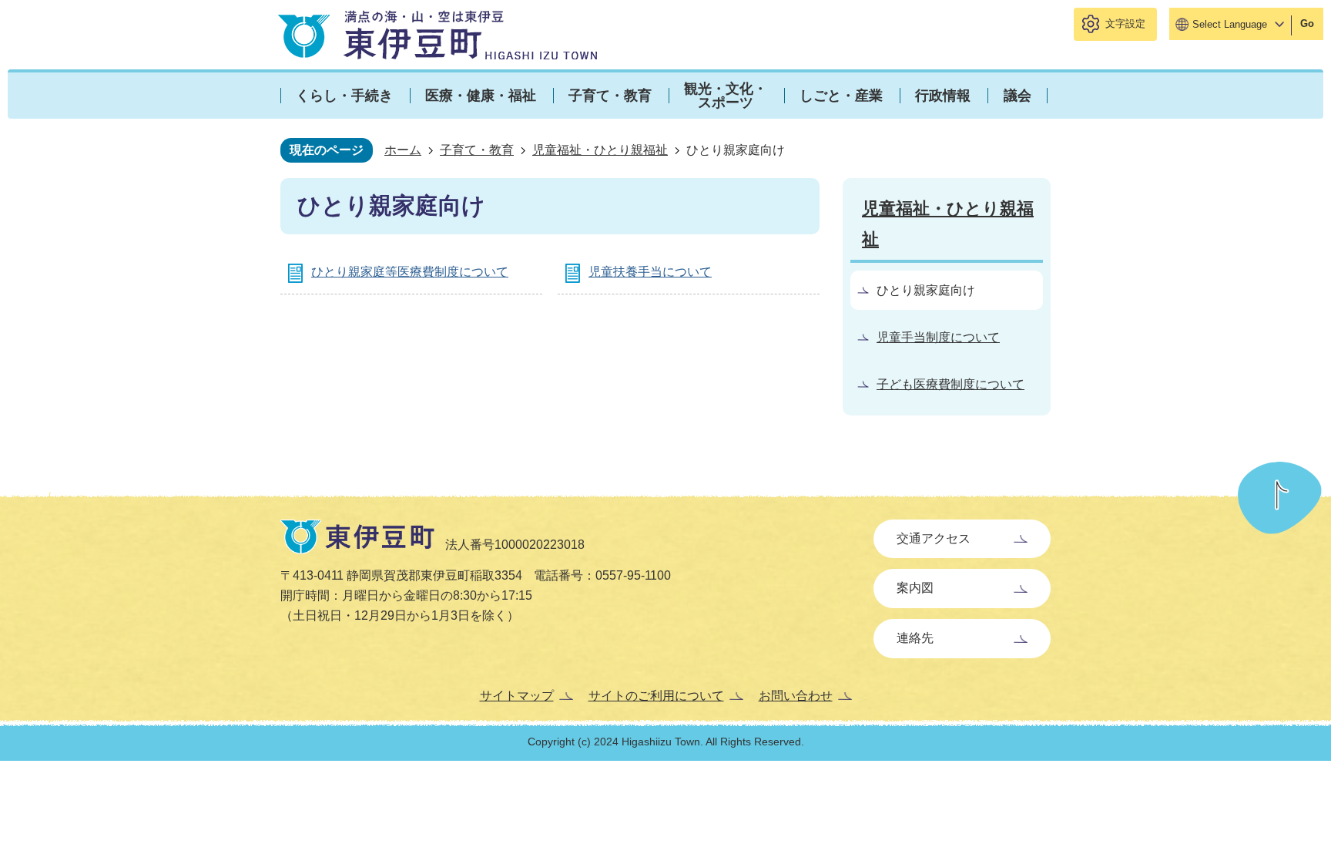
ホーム (402, 149)
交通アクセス (934, 538)
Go (1307, 23)
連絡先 (915, 637)
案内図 (915, 587)
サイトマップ (517, 695)
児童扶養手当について (650, 271)
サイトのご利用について (656, 695)
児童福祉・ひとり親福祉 (600, 149)
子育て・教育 (477, 149)
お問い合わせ (796, 695)
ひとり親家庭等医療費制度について (409, 271)
